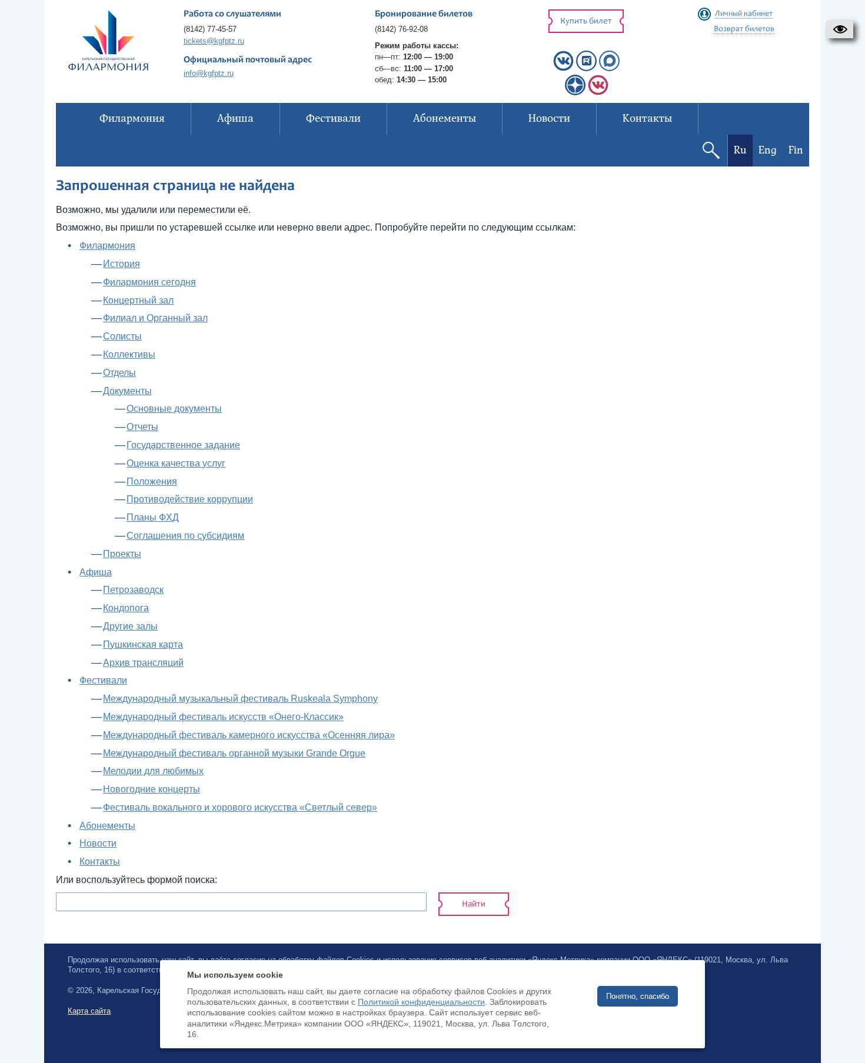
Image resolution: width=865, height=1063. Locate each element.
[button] (840, 29)
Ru (740, 150)
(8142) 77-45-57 (210, 29)
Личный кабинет (744, 14)
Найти (473, 904)
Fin (796, 150)
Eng (767, 150)
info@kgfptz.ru (209, 73)
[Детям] (598, 92)
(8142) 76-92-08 (401, 29)
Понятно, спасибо (637, 996)
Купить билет (586, 21)
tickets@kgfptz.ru (214, 40)
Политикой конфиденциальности (421, 1002)
